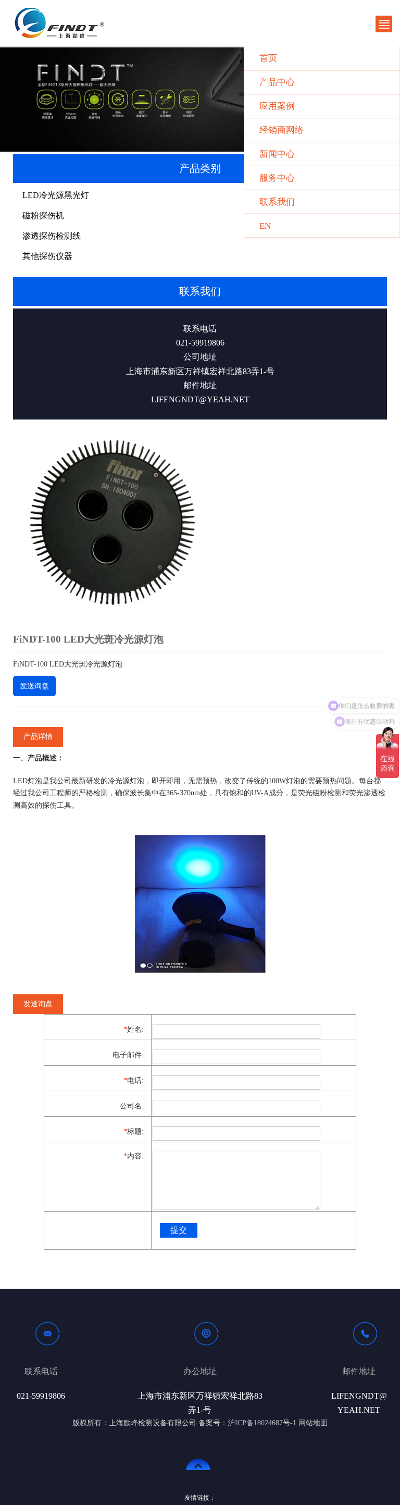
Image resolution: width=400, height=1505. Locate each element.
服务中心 (277, 178)
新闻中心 (277, 154)
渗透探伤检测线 (51, 235)
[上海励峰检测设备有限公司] (60, 23)
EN (265, 226)
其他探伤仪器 (47, 256)
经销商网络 (281, 130)
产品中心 (277, 82)
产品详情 (38, 736)
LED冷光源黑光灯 (55, 195)
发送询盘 (34, 686)
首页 (268, 58)
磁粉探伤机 (43, 215)
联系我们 (277, 202)
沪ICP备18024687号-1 (262, 1423)
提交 (178, 1230)
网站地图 (313, 1423)
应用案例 (277, 106)
